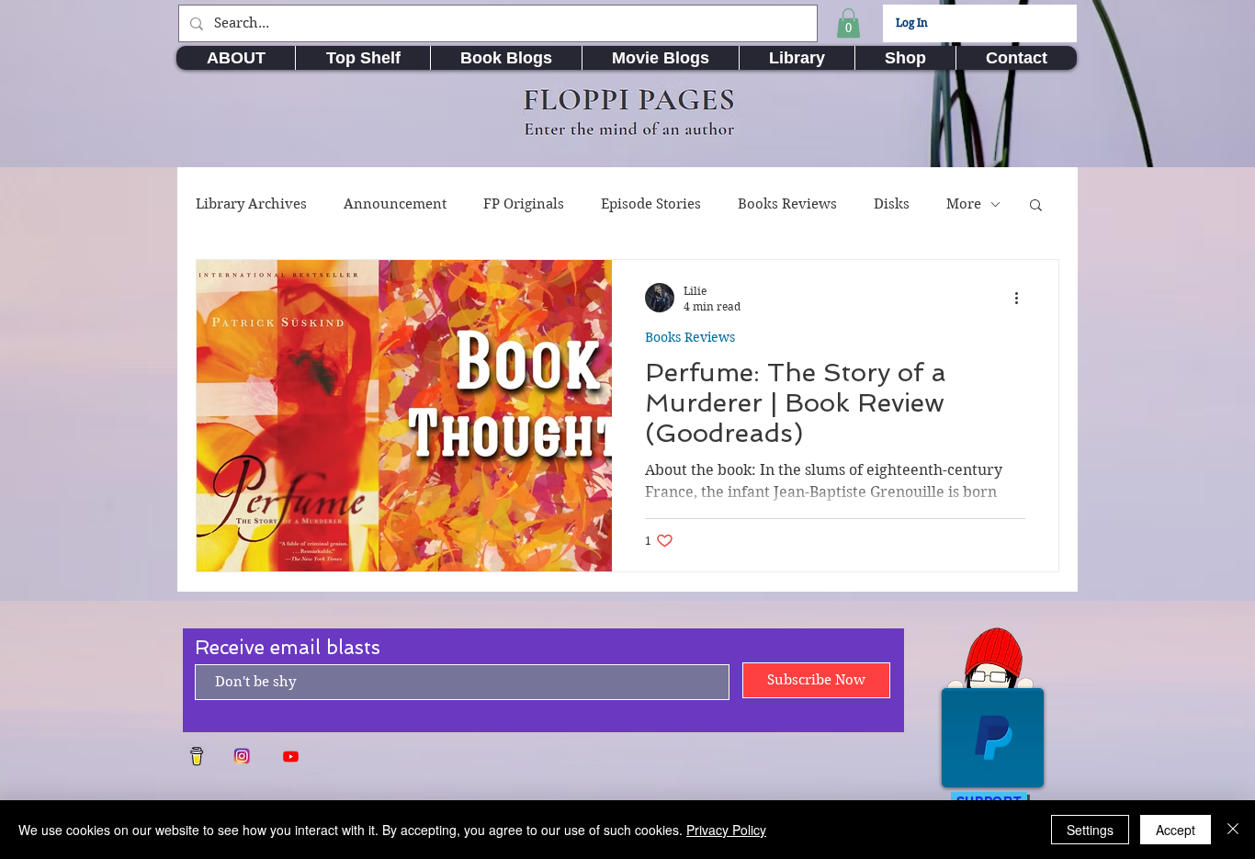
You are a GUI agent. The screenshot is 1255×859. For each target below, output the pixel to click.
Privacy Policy (726, 829)
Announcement (395, 204)
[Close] (1233, 829)
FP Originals (523, 204)
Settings (1090, 829)
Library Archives (251, 204)
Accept (1175, 829)
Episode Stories (651, 204)
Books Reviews (787, 204)
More (963, 204)
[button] (848, 23)
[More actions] (1023, 298)
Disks (892, 204)
